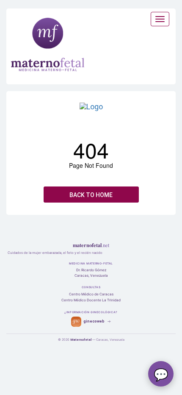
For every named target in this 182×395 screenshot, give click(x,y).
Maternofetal (80, 340)
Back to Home (91, 195)
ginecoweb (94, 321)
